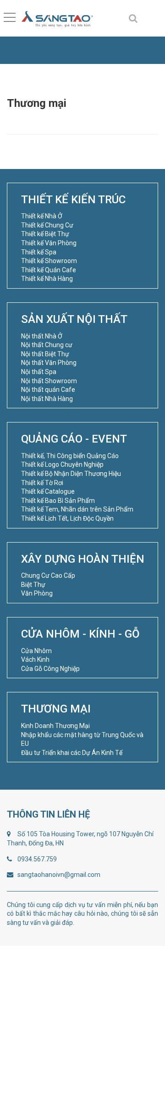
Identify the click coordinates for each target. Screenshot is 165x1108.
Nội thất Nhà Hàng (47, 398)
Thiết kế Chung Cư (47, 225)
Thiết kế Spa (38, 252)
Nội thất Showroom (49, 381)
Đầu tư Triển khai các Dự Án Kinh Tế (71, 752)
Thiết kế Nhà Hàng (47, 278)
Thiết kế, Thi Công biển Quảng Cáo (70, 455)
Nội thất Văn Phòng (49, 362)
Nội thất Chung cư (46, 344)
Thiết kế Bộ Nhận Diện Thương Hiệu (71, 473)
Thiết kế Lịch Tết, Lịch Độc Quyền (67, 518)
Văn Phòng (37, 593)
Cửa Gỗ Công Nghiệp (50, 668)
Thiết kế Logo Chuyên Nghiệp (62, 464)
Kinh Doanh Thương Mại (55, 725)
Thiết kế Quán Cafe (48, 270)
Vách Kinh (35, 659)
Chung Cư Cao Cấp (48, 575)
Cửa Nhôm (36, 650)
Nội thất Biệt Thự (45, 354)
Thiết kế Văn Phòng (49, 243)
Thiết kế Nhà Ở (41, 216)
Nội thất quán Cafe (48, 389)
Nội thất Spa (38, 371)
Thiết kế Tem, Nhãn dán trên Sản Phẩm (77, 509)
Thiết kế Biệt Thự (45, 233)
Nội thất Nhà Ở (41, 336)
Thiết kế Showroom (49, 260)
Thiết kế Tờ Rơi (42, 482)
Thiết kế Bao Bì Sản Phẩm (58, 500)
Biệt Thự (33, 584)
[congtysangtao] (56, 18)
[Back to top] (136, 1079)
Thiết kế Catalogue (48, 491)
